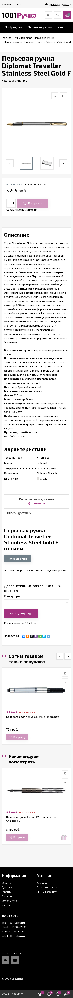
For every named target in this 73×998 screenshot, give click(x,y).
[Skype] (44, 636)
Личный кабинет (46, 891)
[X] (32, 636)
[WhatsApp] (40, 636)
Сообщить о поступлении (21, 209)
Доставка (7, 887)
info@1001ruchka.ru (13, 922)
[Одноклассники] (27, 636)
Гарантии (7, 891)
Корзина (41, 882)
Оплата (6, 882)
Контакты (8, 905)
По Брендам (13, 27)
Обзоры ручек (10, 900)
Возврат (7, 896)
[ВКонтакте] (23, 636)
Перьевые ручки (40, 27)
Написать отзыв (18, 558)
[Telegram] (48, 636)
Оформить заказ (46, 887)
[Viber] (36, 636)
